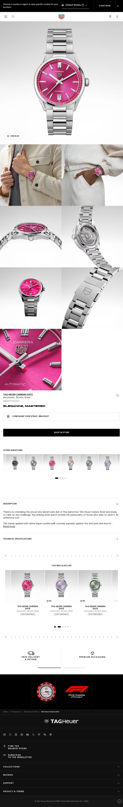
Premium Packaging (92, 657)
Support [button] (8, 783)
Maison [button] (8, 775)
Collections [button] (11, 767)
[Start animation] (55, 626)
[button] (117, 16)
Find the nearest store (17, 747)
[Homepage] (61, 17)
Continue (107, 6)
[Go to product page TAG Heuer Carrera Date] (28, 587)
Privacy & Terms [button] (13, 792)
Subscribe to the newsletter (20, 756)
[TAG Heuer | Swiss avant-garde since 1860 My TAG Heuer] (61, 721)
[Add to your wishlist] (117, 396)
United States (73, 5)
